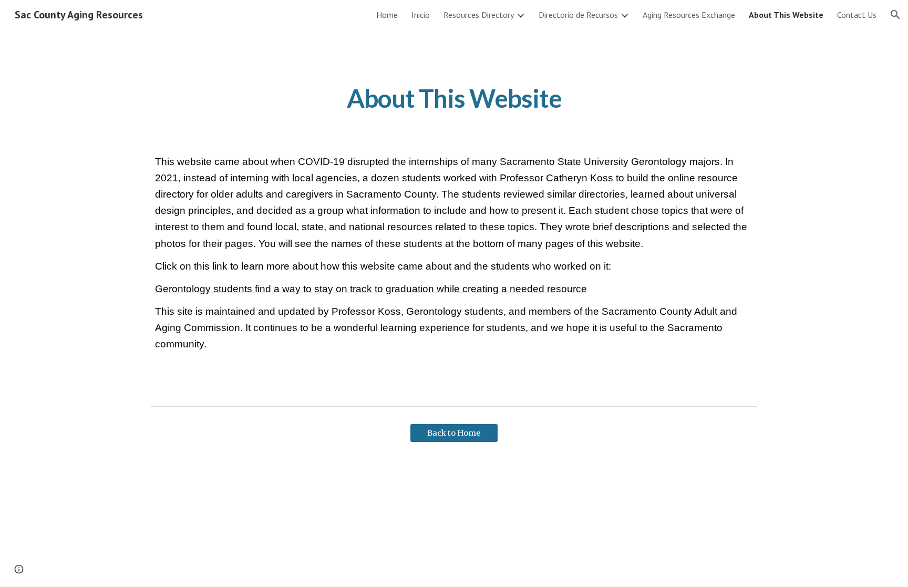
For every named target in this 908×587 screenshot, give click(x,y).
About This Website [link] (786, 14)
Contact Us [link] (856, 14)
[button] (895, 14)
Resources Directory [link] (478, 14)
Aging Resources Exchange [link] (689, 14)
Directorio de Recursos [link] (578, 14)
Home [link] (387, 14)
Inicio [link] (420, 14)
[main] (454, 96)
